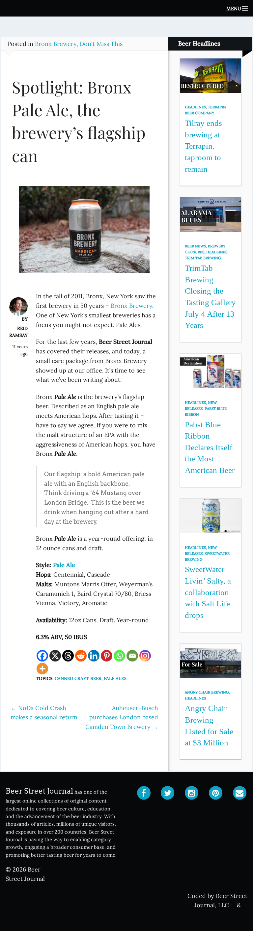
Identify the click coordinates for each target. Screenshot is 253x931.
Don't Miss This (101, 44)
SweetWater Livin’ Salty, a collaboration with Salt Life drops (208, 592)
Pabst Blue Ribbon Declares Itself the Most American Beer (210, 447)
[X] (55, 656)
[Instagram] (145, 656)
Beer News (195, 246)
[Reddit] (81, 656)
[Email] (132, 656)
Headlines (195, 107)
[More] (42, 668)
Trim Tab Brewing (203, 258)
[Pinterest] (106, 656)
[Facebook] (42, 656)
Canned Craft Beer (78, 678)
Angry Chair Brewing (207, 692)
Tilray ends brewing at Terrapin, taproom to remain (203, 146)
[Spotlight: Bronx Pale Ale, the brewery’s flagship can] (84, 232)
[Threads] (68, 656)
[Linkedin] (93, 656)
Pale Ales (115, 678)
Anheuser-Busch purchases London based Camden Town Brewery (121, 717)
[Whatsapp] (119, 656)
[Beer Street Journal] (126, 8)
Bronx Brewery (55, 44)
